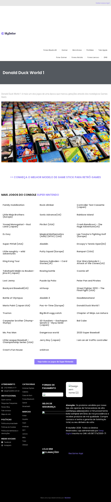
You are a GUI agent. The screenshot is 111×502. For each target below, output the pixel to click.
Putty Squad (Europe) (52, 251)
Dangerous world (49, 332)
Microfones (77, 50)
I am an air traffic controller (92, 340)
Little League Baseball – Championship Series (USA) (18, 341)
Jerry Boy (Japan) (50, 340)
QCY (23, 430)
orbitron (44, 349)
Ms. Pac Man (9, 332)
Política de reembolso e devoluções (9, 432)
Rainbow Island (85, 214)
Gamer (65, 50)
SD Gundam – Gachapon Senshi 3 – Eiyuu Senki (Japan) (53, 323)
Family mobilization (13, 205)
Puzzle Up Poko (48, 280)
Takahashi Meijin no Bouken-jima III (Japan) (18, 272)
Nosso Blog (5, 407)
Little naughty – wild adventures (14, 252)
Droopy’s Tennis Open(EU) (91, 243)
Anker (24, 416)
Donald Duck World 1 (88, 305)
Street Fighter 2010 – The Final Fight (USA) (90, 289)
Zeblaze (25, 445)
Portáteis (90, 50)
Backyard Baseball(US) (16, 288)
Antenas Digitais (28, 388)
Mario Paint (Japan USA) (16, 305)
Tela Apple (102, 50)
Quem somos (6, 400)
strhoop (44, 288)
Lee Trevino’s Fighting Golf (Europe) (91, 235)
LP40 (105, 57)
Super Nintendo (48, 194)
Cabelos (25, 392)
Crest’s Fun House (13, 349)
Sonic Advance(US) (50, 214)
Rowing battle (47, 270)
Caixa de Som (27, 395)
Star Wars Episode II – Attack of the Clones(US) (91, 262)
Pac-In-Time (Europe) (52, 305)
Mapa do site (6, 414)
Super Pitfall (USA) (13, 243)
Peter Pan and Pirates (89, 280)
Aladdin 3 (45, 298)
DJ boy (7, 234)
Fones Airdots (77, 57)
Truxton (7, 313)
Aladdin (44, 243)
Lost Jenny (9, 280)
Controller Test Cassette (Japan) (90, 206)
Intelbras (25, 427)
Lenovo (25, 434)
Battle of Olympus (13, 298)
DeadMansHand (85, 298)
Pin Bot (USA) (47, 224)
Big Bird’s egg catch (51, 313)
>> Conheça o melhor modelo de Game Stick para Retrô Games (55, 177)
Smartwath (26, 406)
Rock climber (47, 205)
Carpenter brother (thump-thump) (18, 321)
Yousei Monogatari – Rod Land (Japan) (17, 225)
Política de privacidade (9, 423)
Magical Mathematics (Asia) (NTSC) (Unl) (52, 235)
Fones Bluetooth (50, 50)
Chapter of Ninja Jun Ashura (92, 313)
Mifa (23, 437)
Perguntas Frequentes (9, 403)
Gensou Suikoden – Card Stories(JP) (53, 262)
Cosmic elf (83, 270)
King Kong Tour (11, 261)
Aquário (25, 419)
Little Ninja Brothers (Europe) (13, 215)
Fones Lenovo (93, 57)
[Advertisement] (65, 27)
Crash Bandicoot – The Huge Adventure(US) (89, 225)
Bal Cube (82, 320)
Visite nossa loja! (103, 3)
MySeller (68, 498)
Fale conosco (6, 411)
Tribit (24, 441)
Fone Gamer (61, 57)
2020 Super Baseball (88, 332)
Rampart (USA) (85, 251)
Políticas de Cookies (8, 427)
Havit (24, 423)
